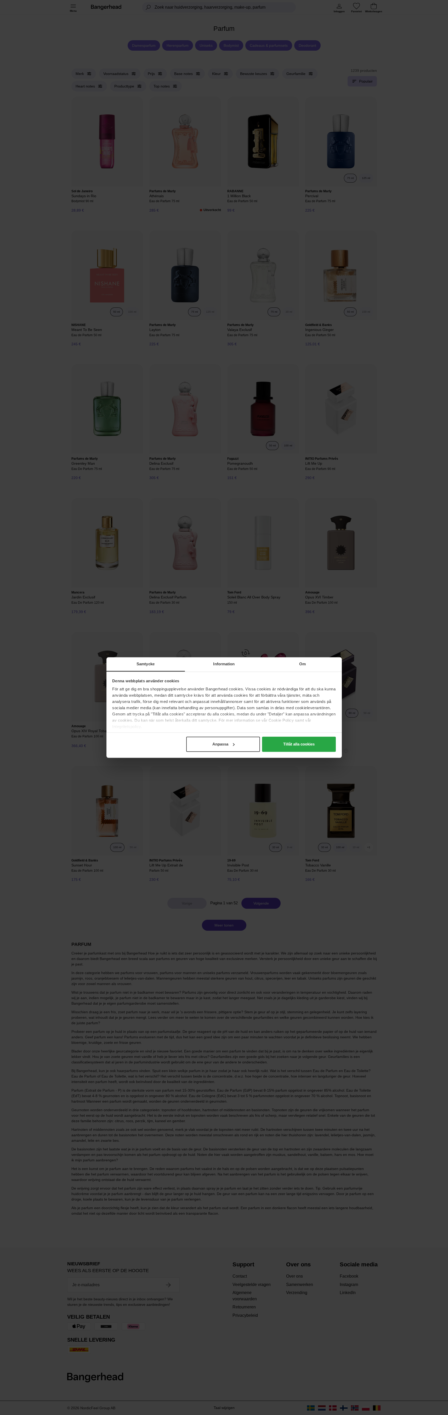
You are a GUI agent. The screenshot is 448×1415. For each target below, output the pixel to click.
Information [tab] (224, 664)
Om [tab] (302, 664)
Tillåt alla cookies (299, 744)
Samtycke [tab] (146, 664)
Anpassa (220, 744)
